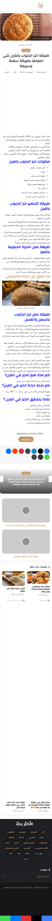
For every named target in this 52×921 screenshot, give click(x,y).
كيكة (11, 853)
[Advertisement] (26, 104)
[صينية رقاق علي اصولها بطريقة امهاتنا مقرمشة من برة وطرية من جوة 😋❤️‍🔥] (38, 699)
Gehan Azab (41, 72)
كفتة (19, 853)
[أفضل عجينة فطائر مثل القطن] (13, 578)
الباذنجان (33, 832)
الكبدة (7, 842)
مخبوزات (21, 45)
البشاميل (22, 832)
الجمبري (31, 837)
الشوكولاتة (43, 842)
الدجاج (21, 837)
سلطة (27, 853)
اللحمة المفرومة (41, 848)
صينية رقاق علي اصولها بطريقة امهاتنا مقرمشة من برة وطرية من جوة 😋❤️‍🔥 (39, 805)
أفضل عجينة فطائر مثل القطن (16, 590)
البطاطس (11, 832)
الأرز (43, 832)
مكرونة (26, 859)
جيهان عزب (38, 853)
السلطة (11, 837)
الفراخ (16, 842)
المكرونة (27, 848)
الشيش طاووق (29, 842)
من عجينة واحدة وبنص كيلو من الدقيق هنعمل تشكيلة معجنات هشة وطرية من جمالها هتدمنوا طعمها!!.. (26, 481)
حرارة (16, 391)
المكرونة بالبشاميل (12, 848)
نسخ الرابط (26, 439)
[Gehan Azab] (34, 5)
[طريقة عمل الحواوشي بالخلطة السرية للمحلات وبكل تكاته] (38, 577)
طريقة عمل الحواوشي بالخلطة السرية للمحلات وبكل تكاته (40, 589)
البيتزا (41, 837)
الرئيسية (29, 45)
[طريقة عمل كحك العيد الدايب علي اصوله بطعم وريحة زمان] (13, 699)
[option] (26, 479)
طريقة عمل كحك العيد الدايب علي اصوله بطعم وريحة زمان (15, 805)
